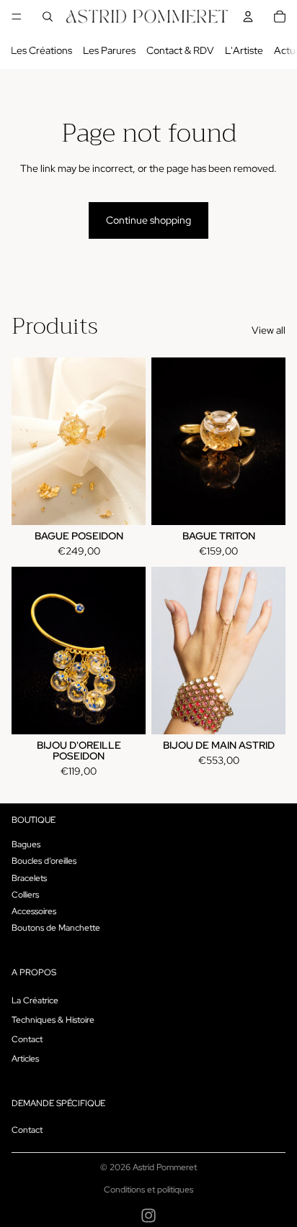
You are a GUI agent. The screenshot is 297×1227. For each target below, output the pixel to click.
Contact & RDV (180, 50)
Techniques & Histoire (53, 1020)
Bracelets (29, 878)
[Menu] (16, 16)
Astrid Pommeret (165, 1167)
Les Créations (41, 50)
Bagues (26, 844)
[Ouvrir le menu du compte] (248, 16)
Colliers (25, 894)
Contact (27, 1039)
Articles (25, 1058)
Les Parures (109, 50)
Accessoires (34, 911)
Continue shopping (148, 220)
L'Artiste (244, 50)
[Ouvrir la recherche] (47, 16)
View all (268, 330)
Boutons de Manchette (56, 928)
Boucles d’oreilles (44, 861)
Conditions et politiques (148, 1189)
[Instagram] (148, 1215)
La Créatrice (35, 1000)
